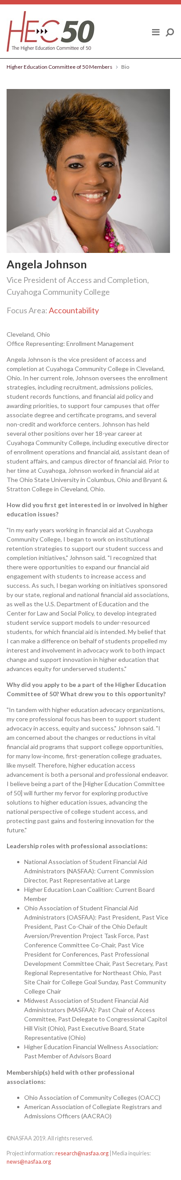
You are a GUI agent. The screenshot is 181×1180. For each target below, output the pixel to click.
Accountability (74, 310)
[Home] (50, 31)
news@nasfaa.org (29, 1161)
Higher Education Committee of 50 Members (59, 66)
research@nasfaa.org (82, 1153)
